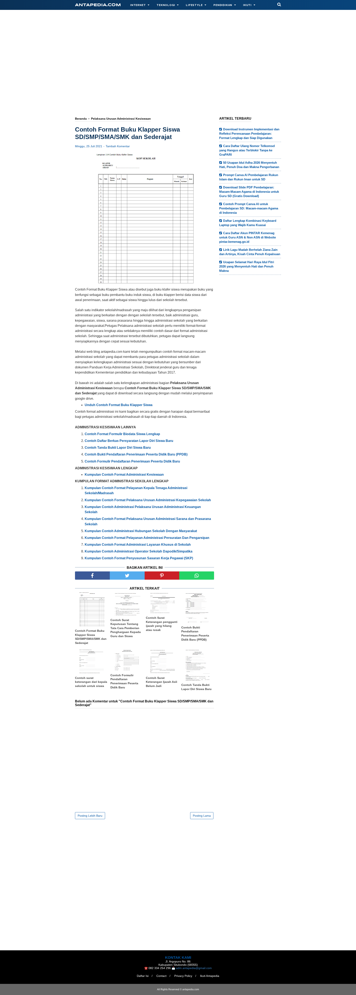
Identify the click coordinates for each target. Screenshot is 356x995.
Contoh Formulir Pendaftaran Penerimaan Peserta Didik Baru (124, 681)
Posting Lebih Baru (90, 815)
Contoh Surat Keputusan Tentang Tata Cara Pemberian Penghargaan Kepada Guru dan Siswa (125, 628)
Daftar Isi (143, 975)
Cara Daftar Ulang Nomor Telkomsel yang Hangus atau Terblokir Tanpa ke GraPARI (247, 150)
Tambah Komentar (118, 146)
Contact (161, 975)
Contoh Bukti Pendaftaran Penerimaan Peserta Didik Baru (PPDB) (195, 633)
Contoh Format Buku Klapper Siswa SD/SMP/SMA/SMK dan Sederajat (91, 637)
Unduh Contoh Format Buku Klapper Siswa (118, 405)
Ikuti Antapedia (209, 975)
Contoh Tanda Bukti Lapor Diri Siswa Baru (196, 687)
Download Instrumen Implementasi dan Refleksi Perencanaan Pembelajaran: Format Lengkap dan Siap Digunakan (249, 133)
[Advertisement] (178, 80)
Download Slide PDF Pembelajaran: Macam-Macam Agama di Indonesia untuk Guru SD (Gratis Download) (249, 192)
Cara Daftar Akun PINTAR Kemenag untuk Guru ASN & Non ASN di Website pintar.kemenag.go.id (247, 237)
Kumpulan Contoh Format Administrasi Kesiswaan (124, 474)
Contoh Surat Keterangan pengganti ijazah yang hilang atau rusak (161, 624)
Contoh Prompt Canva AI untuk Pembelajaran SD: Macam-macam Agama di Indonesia (248, 208)
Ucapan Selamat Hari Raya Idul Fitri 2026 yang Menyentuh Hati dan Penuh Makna (246, 266)
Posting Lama (202, 815)
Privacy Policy (183, 975)
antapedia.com (98, 5)
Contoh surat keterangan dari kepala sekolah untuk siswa (91, 682)
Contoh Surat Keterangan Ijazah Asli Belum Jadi (161, 682)
